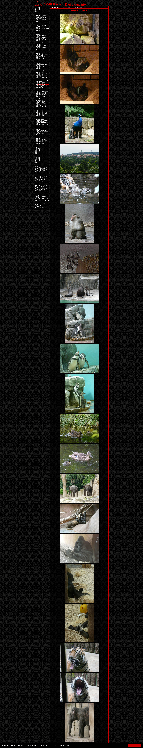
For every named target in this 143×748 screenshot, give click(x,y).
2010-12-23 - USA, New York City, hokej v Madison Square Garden (42, 131)
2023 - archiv (38, 161)
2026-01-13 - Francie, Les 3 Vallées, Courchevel (41, 177)
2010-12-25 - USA (40, 136)
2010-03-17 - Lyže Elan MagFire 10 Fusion (41, 38)
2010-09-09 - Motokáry (41, 93)
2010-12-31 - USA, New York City (42, 146)
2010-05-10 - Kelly (40, 72)
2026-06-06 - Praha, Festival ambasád (42, 201)
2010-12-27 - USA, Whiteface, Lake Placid (41, 139)
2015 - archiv (38, 152)
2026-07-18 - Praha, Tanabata (40, 206)
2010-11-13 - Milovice (40, 102)
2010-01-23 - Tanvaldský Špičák (41, 20)
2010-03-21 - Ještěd (40, 40)
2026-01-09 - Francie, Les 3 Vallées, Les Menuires (41, 168)
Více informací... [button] (71, 745)
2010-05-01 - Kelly (40, 68)
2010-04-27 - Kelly (40, 67)
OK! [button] (135, 745)
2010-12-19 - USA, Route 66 (42, 124)
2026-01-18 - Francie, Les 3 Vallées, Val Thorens (41, 189)
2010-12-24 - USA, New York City (42, 134)
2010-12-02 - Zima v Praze (42, 108)
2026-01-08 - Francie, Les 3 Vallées (41, 166)
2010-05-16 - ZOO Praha (41, 75)
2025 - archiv (38, 164)
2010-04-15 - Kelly (40, 61)
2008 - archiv (38, 11)
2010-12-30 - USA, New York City (42, 144)
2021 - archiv (38, 159)
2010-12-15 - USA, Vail (41, 114)
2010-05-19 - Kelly (40, 76)
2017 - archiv (38, 155)
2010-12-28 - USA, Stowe (41, 140)
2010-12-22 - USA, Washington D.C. (40, 129)
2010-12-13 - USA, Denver (42, 112)
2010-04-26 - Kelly (40, 66)
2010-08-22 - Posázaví (41, 92)
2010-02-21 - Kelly (40, 30)
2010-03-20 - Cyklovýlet (41, 39)
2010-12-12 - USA (40, 111)
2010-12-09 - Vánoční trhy (41, 109)
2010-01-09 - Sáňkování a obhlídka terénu (41, 16)
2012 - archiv (38, 149)
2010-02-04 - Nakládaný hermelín (41, 26)
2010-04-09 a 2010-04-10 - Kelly (41, 57)
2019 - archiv (38, 157)
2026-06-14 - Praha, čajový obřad (41, 204)
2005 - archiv (38, 8)
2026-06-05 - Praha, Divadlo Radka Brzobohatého (41, 199)
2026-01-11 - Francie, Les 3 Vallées (41, 172)
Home (52, 7)
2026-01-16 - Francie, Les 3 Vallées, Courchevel (41, 183)
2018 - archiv (38, 156)
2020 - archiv (38, 158)
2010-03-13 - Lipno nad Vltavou (41, 36)
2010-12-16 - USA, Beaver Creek (42, 116)
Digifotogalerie (75, 4)
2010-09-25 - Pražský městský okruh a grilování (41, 97)
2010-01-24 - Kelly (40, 21)
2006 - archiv (38, 9)
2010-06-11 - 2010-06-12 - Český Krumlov (41, 83)
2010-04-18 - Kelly (40, 63)
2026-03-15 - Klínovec (40, 193)
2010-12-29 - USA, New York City (42, 142)
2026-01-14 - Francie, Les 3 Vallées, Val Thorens (41, 179)
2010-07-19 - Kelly (40, 90)
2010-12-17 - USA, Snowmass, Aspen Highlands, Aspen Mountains (42, 119)
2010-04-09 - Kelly (40, 53)
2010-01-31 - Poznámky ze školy (42, 23)
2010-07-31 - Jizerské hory (42, 91)
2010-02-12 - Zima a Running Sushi (42, 29)
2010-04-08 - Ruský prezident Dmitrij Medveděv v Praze (42, 51)
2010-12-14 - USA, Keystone (42, 113)
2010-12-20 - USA (40, 125)
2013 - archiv (38, 150)
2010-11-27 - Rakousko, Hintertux (41, 104)
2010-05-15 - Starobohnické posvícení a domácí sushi (42, 74)
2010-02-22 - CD (39, 32)
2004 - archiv (38, 7)
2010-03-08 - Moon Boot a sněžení (41, 34)
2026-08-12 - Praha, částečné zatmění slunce (41, 208)
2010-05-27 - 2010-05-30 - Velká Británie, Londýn (41, 78)
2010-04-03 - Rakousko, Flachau (41, 46)
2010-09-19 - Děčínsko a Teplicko (41, 95)
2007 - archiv (38, 10)
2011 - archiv (38, 148)
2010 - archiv (66, 7)
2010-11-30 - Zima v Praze (42, 106)
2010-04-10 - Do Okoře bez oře (42, 59)
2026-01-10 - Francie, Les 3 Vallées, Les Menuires (41, 170)
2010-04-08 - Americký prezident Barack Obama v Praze (42, 48)
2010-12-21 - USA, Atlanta (41, 127)
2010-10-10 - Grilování (41, 101)
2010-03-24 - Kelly (40, 43)
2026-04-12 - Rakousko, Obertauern (41, 197)
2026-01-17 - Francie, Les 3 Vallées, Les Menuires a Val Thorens (41, 186)
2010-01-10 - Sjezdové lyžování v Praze (41, 18)
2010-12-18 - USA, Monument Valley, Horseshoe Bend (42, 122)
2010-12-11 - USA (40, 110)
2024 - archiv (38, 162)
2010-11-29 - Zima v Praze (42, 105)
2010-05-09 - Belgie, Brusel (42, 71)
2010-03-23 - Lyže (40, 42)
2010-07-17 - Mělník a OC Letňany (41, 88)
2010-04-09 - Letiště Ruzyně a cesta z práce (42, 55)
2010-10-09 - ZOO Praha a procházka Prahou (42, 100)
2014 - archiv (38, 151)
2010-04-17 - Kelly (40, 62)
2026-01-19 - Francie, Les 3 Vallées (41, 191)
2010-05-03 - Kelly (40, 70)
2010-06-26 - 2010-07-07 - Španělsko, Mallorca (41, 86)
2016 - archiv (38, 153)
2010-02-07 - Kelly (40, 27)
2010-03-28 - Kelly (40, 44)
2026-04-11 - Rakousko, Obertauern (40, 195)
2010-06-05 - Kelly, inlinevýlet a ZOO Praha (42, 80)
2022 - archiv (38, 160)
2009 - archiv (38, 12)
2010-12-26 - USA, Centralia (42, 137)
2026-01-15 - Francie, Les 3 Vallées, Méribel (41, 181)
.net (51, 4)
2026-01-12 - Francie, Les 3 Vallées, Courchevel (41, 174)
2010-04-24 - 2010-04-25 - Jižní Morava (41, 65)
